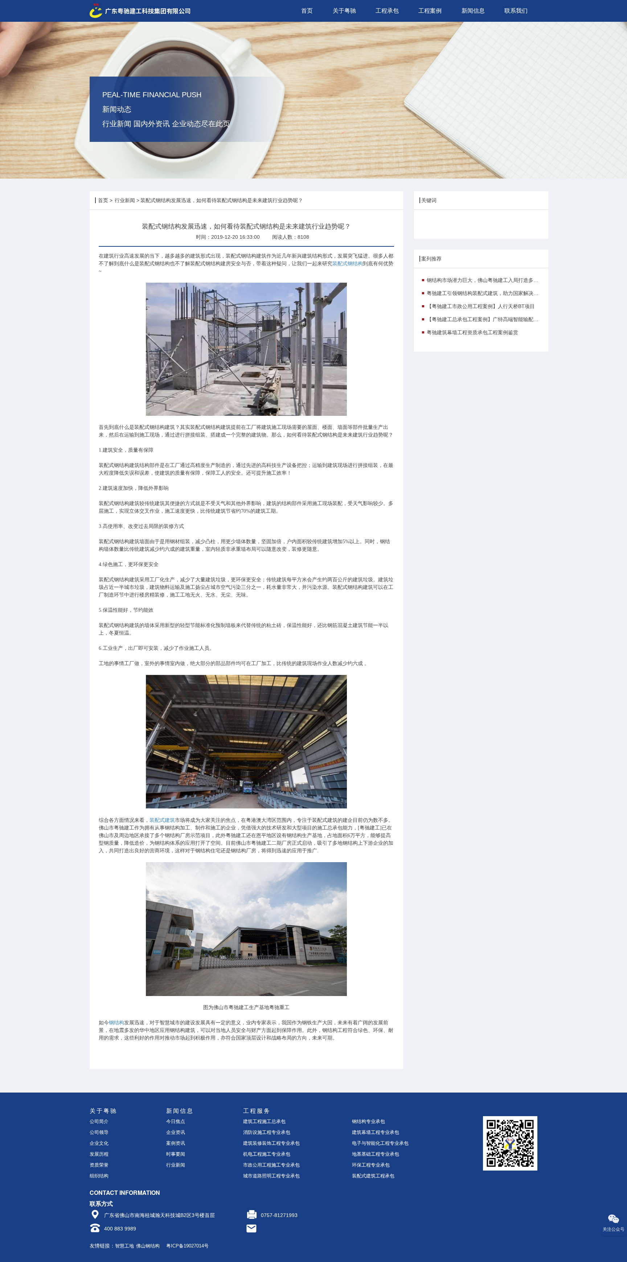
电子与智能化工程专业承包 (380, 1143)
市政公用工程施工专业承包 (271, 1165)
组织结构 (99, 1176)
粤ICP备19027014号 (187, 1246)
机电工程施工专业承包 (266, 1154)
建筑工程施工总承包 (264, 1121)
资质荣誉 (99, 1165)
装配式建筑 (162, 820)
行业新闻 (125, 200)
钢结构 (116, 1022)
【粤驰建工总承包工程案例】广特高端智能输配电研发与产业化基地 (485, 319)
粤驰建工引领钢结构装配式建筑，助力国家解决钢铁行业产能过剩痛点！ (485, 293)
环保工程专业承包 (371, 1165)
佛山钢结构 (148, 1246)
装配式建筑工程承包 (373, 1176)
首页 (103, 200)
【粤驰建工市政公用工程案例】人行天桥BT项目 (481, 306)
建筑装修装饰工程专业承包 (271, 1143)
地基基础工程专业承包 (375, 1154)
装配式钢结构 (347, 263)
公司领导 (99, 1132)
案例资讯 (175, 1143)
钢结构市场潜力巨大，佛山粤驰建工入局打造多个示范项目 (485, 280)
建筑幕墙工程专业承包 (375, 1132)
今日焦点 (175, 1121)
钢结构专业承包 (368, 1121)
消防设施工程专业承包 (266, 1132)
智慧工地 (124, 1246)
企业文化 (99, 1143)
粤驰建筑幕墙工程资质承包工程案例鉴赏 (472, 332)
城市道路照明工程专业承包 (271, 1176)
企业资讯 (175, 1132)
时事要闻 (175, 1154)
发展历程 (99, 1154)
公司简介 (99, 1121)
